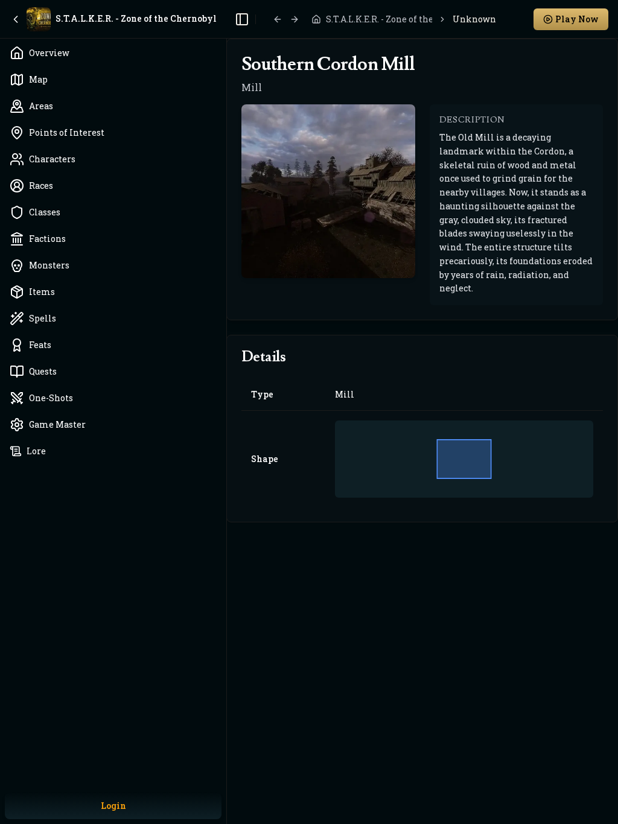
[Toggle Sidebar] (226, 412)
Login (113, 805)
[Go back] (277, 19)
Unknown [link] (474, 19)
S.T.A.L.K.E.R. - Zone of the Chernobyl (379, 19)
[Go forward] (294, 19)
